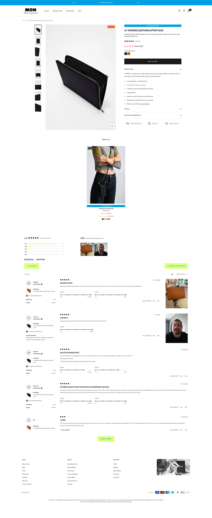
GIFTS (79, 11)
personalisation (145, 104)
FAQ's (115, 464)
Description (128, 69)
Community (70, 471)
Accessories (25, 474)
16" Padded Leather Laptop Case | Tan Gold (44, 291)
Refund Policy (117, 471)
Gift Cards (25, 481)
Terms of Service (27, 484)
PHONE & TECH (57, 11)
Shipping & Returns (136, 123)
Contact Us (116, 477)
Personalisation (71, 467)
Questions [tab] (40, 260)
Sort (172, 274)
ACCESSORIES (70, 11)
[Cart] (189, 11)
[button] (132, 41)
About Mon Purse (72, 464)
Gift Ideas (24, 477)
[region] (94, 249)
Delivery (115, 467)
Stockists (69, 484)
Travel (24, 471)
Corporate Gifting (72, 474)
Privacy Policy (71, 477)
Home (24, 20)
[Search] (179, 11)
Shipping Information (132, 115)
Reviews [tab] (28, 260)
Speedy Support (174, 123)
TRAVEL (46, 11)
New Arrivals (26, 464)
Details (127, 109)
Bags (23, 467)
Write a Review (178, 267)
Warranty (155, 123)
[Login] (184, 11)
